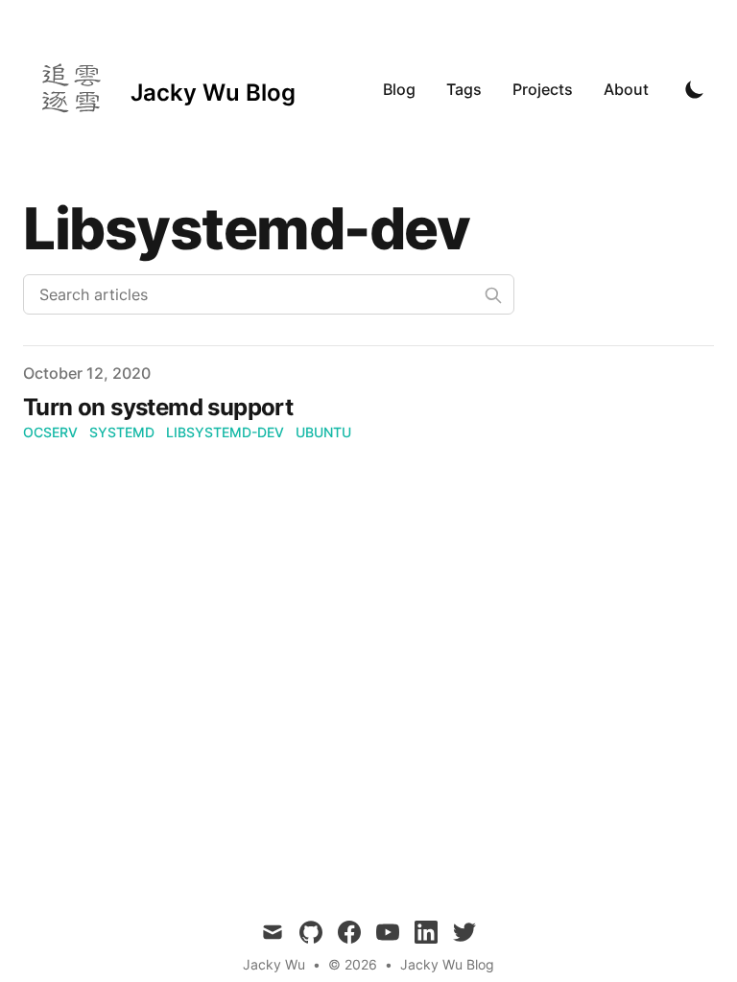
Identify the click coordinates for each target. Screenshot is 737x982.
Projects (542, 89)
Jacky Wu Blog (447, 964)
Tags (464, 89)
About (626, 89)
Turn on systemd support (158, 407)
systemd (122, 432)
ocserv (50, 432)
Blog (399, 89)
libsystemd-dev (225, 432)
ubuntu (323, 432)
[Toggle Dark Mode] (694, 89)
